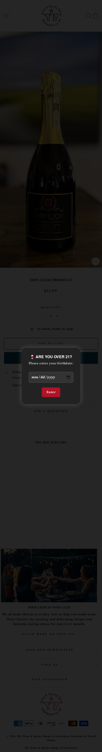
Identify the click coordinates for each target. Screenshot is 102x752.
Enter (51, 392)
